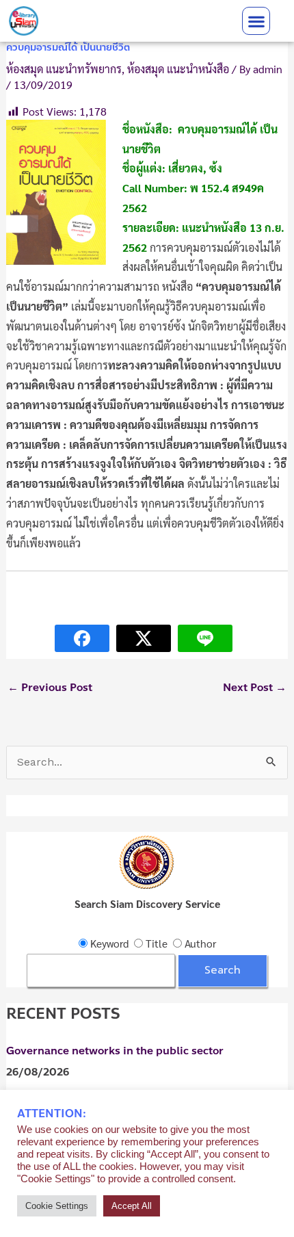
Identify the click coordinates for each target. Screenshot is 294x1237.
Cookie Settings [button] (56, 1206)
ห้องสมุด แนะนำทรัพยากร (64, 69)
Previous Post (50, 687)
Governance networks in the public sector (115, 1051)
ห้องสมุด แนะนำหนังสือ (178, 69)
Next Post (254, 687)
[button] (256, 21)
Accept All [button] (131, 1206)
